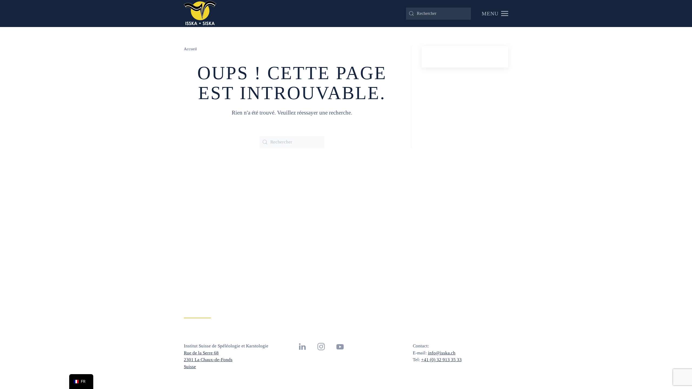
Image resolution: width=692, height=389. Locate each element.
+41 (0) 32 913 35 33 (441, 359)
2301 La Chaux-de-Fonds (208, 359)
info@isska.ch (441, 353)
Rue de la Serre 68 (201, 353)
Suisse (190, 366)
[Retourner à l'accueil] (200, 13)
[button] (495, 13)
